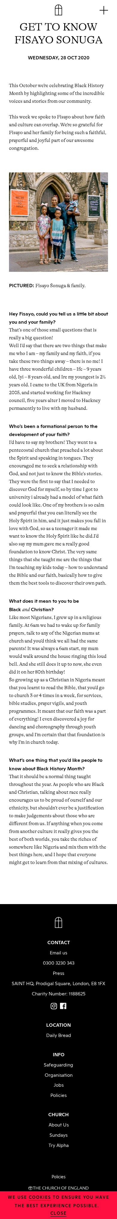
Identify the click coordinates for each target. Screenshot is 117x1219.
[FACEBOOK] (63, 1006)
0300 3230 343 (58, 962)
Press (58, 972)
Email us (58, 952)
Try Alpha (59, 1145)
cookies (40, 1197)
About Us (59, 1124)
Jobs (59, 1084)
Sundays (59, 1134)
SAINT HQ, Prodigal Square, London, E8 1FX (58, 983)
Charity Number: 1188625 (59, 993)
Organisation (59, 1074)
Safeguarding (58, 1064)
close (58, 1213)
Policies (58, 1095)
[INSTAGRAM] (54, 1006)
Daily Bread (58, 1035)
